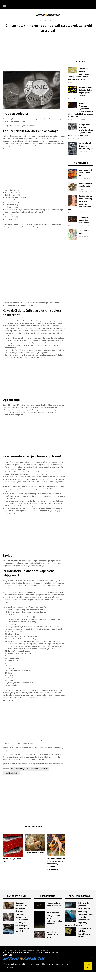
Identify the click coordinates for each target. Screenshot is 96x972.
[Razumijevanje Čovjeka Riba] (13, 845)
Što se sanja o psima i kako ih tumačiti (22, 928)
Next (68, 842)
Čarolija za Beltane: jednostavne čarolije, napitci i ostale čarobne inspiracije (78, 74)
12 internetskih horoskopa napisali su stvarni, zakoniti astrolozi (32, 952)
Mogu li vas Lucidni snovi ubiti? (52, 935)
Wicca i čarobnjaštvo (11, 773)
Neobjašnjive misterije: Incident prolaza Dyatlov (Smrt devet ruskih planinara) (80, 129)
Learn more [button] (9, 967)
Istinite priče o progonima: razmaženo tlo (84, 906)
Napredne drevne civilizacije (37, 768)
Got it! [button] (88, 966)
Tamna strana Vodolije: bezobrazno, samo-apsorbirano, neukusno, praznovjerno (57, 863)
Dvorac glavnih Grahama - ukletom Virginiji (86, 146)
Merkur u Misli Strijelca (35, 853)
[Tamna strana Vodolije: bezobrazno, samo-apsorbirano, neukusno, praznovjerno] (57, 845)
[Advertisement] (34, 51)
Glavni (39, 21)
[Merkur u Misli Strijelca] (35, 842)
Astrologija (49, 21)
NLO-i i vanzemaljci (18, 768)
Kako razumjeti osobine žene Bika (85, 173)
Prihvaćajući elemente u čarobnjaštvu (84, 220)
